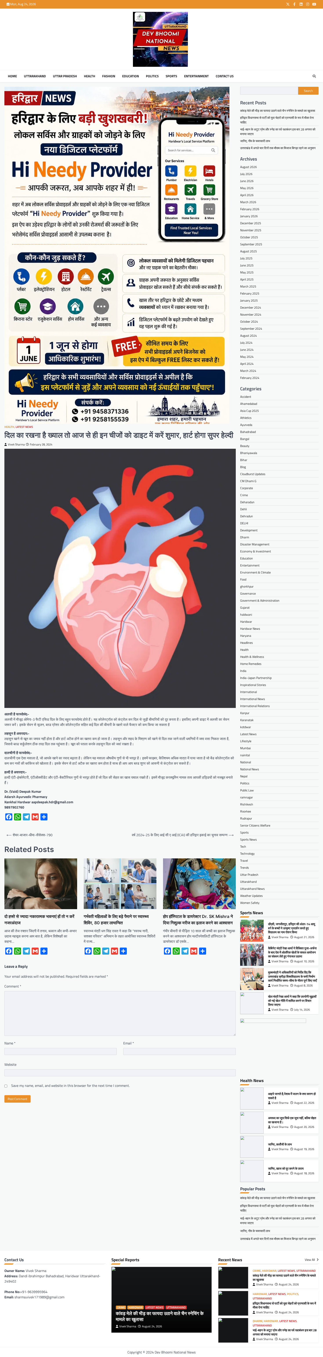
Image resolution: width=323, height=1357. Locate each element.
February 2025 (249, 293)
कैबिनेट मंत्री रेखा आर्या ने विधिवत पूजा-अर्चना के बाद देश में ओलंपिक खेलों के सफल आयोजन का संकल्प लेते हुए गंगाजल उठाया (292, 952)
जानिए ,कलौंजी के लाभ (280, 1144)
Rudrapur (246, 818)
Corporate (246, 488)
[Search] (314, 76)
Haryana (245, 635)
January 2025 (249, 300)
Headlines (246, 642)
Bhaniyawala (248, 453)
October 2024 (249, 321)
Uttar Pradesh (65, 76)
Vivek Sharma (16, 444)
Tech (243, 846)
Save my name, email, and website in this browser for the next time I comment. (70, 1085)
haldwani (246, 614)
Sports (171, 76)
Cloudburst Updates (252, 474)
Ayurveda (246, 424)
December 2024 (250, 307)
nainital (245, 755)
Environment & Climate (255, 572)
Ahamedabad (248, 403)
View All (310, 1259)
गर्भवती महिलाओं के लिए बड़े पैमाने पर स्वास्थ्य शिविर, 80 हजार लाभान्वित (116, 919)
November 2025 (250, 230)
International (248, 691)
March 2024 (248, 370)
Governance (248, 593)
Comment (12, 986)
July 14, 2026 (302, 1010)
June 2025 (247, 265)
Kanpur (244, 713)
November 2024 (250, 314)
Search (308, 90)
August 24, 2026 (152, 1326)
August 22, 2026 (304, 1103)
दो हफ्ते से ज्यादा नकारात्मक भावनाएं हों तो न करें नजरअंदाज (39, 919)
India (243, 670)
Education (130, 76)
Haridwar (246, 621)
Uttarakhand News (252, 888)
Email (128, 1043)
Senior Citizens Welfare (255, 825)
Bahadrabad (248, 431)
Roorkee (245, 811)
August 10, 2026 (304, 961)
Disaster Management (254, 544)
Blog (243, 467)
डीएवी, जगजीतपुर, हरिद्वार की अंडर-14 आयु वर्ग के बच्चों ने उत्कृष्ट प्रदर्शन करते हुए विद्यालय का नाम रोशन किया (291, 928)
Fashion (108, 76)
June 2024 (247, 349)
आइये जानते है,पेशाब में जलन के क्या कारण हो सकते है (292, 1095)
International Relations (255, 706)
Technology (247, 853)
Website (10, 1064)
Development (249, 530)
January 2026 (249, 216)
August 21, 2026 (304, 937)
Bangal (244, 438)
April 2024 (247, 363)
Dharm (244, 537)
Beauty (244, 445)
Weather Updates (251, 895)
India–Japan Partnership (256, 677)
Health (89, 76)
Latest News (24, 427)
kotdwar (245, 727)
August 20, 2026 (304, 1127)
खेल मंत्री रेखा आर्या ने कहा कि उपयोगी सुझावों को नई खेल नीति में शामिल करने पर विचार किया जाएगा (292, 1000)
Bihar (243, 460)
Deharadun (247, 502)
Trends (244, 867)
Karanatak (247, 720)
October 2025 (249, 237)
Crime (244, 495)
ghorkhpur (247, 586)
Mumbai (245, 748)
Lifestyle (245, 741)
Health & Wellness (252, 656)
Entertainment (196, 76)
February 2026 (249, 209)
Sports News (248, 839)
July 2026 (246, 174)
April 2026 (247, 195)
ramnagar (246, 797)
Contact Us (225, 76)
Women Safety (249, 902)
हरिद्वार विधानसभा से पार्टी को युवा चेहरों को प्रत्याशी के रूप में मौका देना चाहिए (284, 1305)
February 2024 (249, 377)
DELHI (244, 523)
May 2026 (247, 188)
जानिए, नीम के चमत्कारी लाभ (255, 141)
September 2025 (251, 244)
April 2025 (247, 279)
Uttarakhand (35, 76)
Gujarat (245, 607)
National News (249, 769)
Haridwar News (250, 628)
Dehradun (246, 516)
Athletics (246, 417)
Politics (152, 76)
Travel (244, 860)
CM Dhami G (248, 481)
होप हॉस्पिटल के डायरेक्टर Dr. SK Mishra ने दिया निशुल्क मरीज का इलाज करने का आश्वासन (198, 919)
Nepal (243, 776)
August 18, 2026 (304, 1173)
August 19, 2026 (304, 1149)
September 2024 (251, 328)
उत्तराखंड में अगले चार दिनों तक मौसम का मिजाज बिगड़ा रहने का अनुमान (278, 148)
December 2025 (250, 223)
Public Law (247, 790)
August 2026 (248, 167)
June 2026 (247, 181)
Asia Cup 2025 (249, 410)
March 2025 (248, 286)
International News (252, 699)
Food (243, 579)
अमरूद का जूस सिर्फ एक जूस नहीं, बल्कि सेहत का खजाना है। (292, 1120)
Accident (245, 396)
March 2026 (248, 202)
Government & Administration (259, 600)
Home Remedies (250, 663)
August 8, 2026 (303, 985)
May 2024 (247, 356)
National (245, 762)
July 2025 (246, 258)
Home (12, 76)
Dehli (243, 509)
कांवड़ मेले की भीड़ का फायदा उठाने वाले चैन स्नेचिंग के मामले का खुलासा (277, 110)
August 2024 (248, 335)
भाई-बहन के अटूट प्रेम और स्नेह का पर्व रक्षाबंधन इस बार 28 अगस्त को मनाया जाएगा (285, 1332)
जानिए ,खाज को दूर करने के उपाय (286, 1168)
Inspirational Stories (253, 684)
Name (10, 1043)
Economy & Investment (255, 551)
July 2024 (246, 342)
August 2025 (248, 251)
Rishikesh (246, 804)
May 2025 (247, 272)
